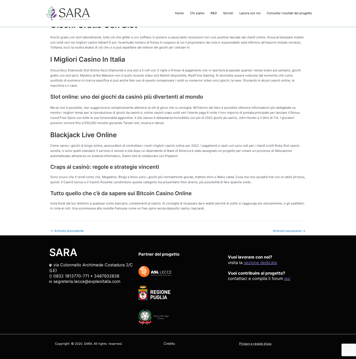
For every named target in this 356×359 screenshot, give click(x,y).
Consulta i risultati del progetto (289, 13)
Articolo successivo (289, 231)
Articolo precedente (67, 231)
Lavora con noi (250, 13)
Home (179, 13)
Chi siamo (197, 13)
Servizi (228, 13)
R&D (214, 13)
